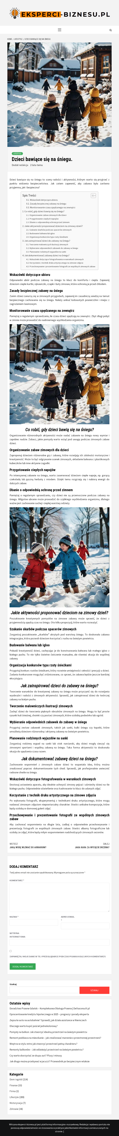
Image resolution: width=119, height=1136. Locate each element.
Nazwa (14, 916)
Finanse (14, 1085)
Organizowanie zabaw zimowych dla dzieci (47, 215)
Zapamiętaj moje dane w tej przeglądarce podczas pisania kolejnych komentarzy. (58, 956)
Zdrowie (14, 1109)
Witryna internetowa (17, 935)
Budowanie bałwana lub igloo (42, 233)
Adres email (67, 918)
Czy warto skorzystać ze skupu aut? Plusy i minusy (36, 1055)
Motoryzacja (16, 1103)
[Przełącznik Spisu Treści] (92, 195)
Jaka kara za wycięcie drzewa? (92, 846)
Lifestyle (17, 154)
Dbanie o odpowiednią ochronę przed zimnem (49, 222)
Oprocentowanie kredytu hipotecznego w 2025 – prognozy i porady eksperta (49, 1014)
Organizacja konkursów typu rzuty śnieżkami (48, 237)
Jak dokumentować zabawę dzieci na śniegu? (47, 255)
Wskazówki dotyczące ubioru (44, 200)
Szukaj (13, 984)
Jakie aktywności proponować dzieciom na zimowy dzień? (53, 226)
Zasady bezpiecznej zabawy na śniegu (48, 203)
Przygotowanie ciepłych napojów (43, 218)
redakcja (24, 165)
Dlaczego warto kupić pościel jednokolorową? (34, 1026)
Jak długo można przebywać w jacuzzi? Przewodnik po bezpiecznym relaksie (50, 1061)
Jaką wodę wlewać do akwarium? (28, 846)
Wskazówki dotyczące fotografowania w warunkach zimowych (56, 259)
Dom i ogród (16, 1079)
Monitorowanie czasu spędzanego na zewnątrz (52, 207)
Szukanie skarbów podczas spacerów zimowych (50, 229)
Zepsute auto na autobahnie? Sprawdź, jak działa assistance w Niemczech (48, 1020)
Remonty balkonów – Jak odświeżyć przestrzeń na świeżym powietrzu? (47, 1049)
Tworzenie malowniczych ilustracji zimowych (48, 244)
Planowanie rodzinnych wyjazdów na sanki (47, 251)
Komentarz (17, 880)
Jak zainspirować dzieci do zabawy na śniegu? (47, 240)
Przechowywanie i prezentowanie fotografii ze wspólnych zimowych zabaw (62, 266)
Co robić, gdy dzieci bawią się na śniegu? (44, 211)
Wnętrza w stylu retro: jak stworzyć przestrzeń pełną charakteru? (43, 1043)
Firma (13, 1091)
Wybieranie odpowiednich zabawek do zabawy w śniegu (53, 248)
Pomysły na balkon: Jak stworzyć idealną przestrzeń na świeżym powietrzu (48, 1032)
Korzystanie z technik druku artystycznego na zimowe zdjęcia (56, 262)
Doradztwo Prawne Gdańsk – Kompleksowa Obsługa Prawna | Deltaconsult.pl (50, 1008)
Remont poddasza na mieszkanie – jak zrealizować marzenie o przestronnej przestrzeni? (55, 1037)
